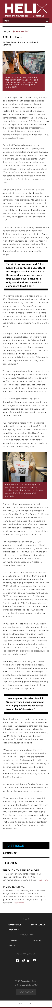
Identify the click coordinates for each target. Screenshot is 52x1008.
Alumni (14, 941)
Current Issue (14, 925)
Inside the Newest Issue (17, 16)
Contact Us (38, 16)
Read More (42, 880)
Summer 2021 (21, 31)
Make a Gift (14, 946)
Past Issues (14, 930)
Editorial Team (38, 925)
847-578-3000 (26, 992)
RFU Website (38, 941)
